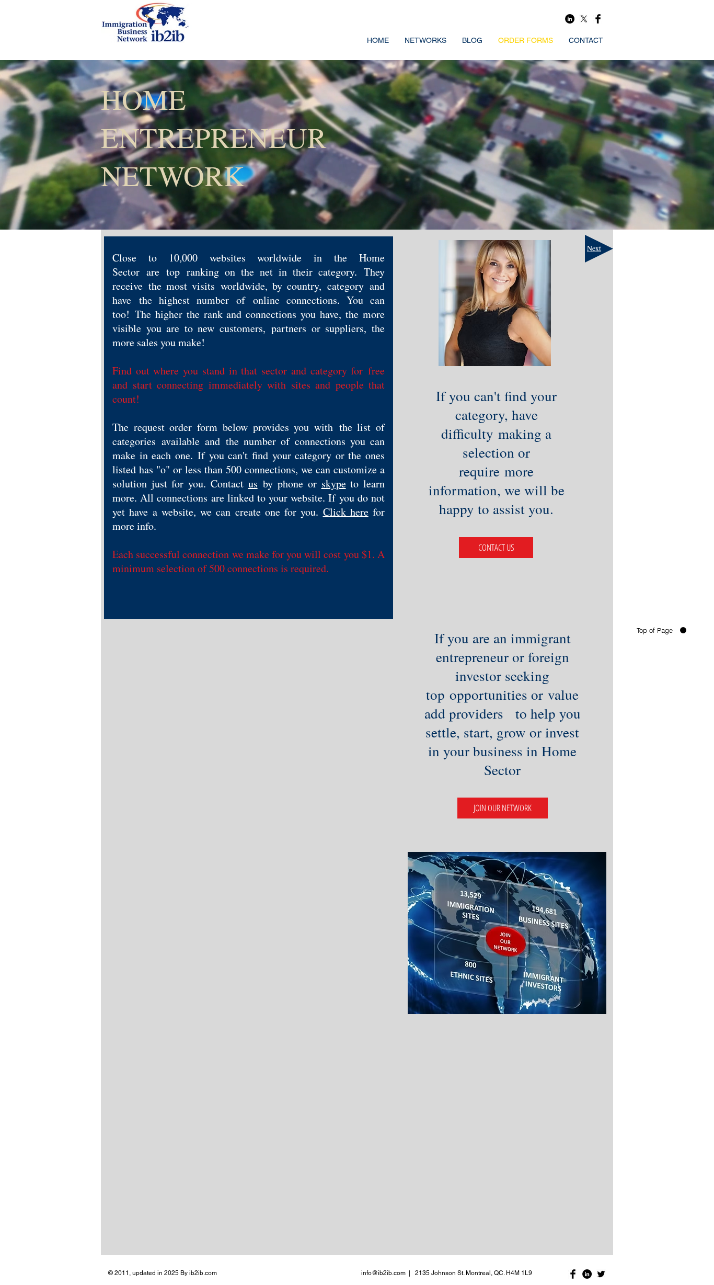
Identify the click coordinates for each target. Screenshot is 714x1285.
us (253, 483)
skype (333, 483)
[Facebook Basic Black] (598, 19)
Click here (345, 512)
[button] (502, 808)
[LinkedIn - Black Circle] (569, 19)
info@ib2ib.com (383, 1273)
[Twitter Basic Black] (601, 1274)
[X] (584, 19)
